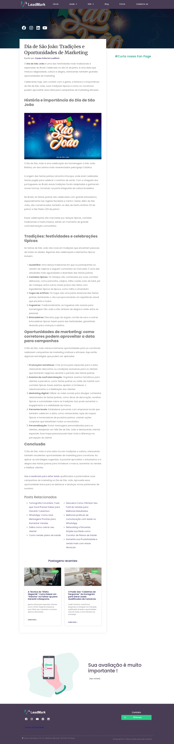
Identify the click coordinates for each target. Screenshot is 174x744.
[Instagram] (31, 719)
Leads (72, 4)
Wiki (89, 4)
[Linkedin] (48, 719)
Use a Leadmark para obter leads (42, 476)
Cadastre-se (142, 4)
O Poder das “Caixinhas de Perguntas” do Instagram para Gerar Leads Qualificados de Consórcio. (82, 595)
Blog (107, 4)
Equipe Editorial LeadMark (47, 58)
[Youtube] (37, 719)
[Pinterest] (42, 719)
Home (55, 4)
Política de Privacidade (34, 727)
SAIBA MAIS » (32, 620)
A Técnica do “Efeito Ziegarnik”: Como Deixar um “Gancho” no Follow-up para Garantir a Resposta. (42, 595)
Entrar (122, 4)
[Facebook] (26, 719)
